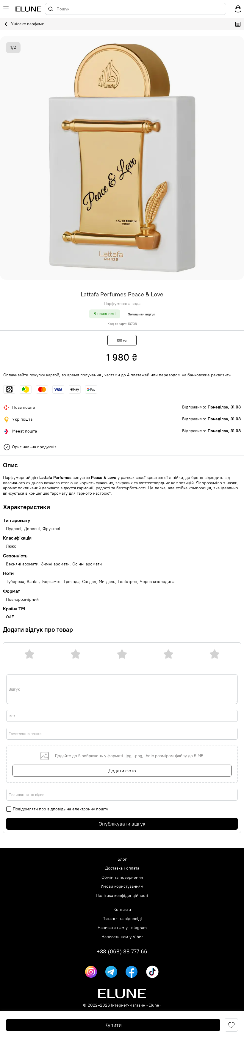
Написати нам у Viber (122, 936)
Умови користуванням (122, 886)
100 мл (122, 340)
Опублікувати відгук (122, 823)
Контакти (122, 909)
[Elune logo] (28, 9)
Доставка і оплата (122, 868)
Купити (113, 1025)
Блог (122, 859)
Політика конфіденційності (122, 895)
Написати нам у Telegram (122, 927)
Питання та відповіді (122, 918)
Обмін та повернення (122, 877)
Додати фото (122, 771)
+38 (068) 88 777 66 (122, 951)
